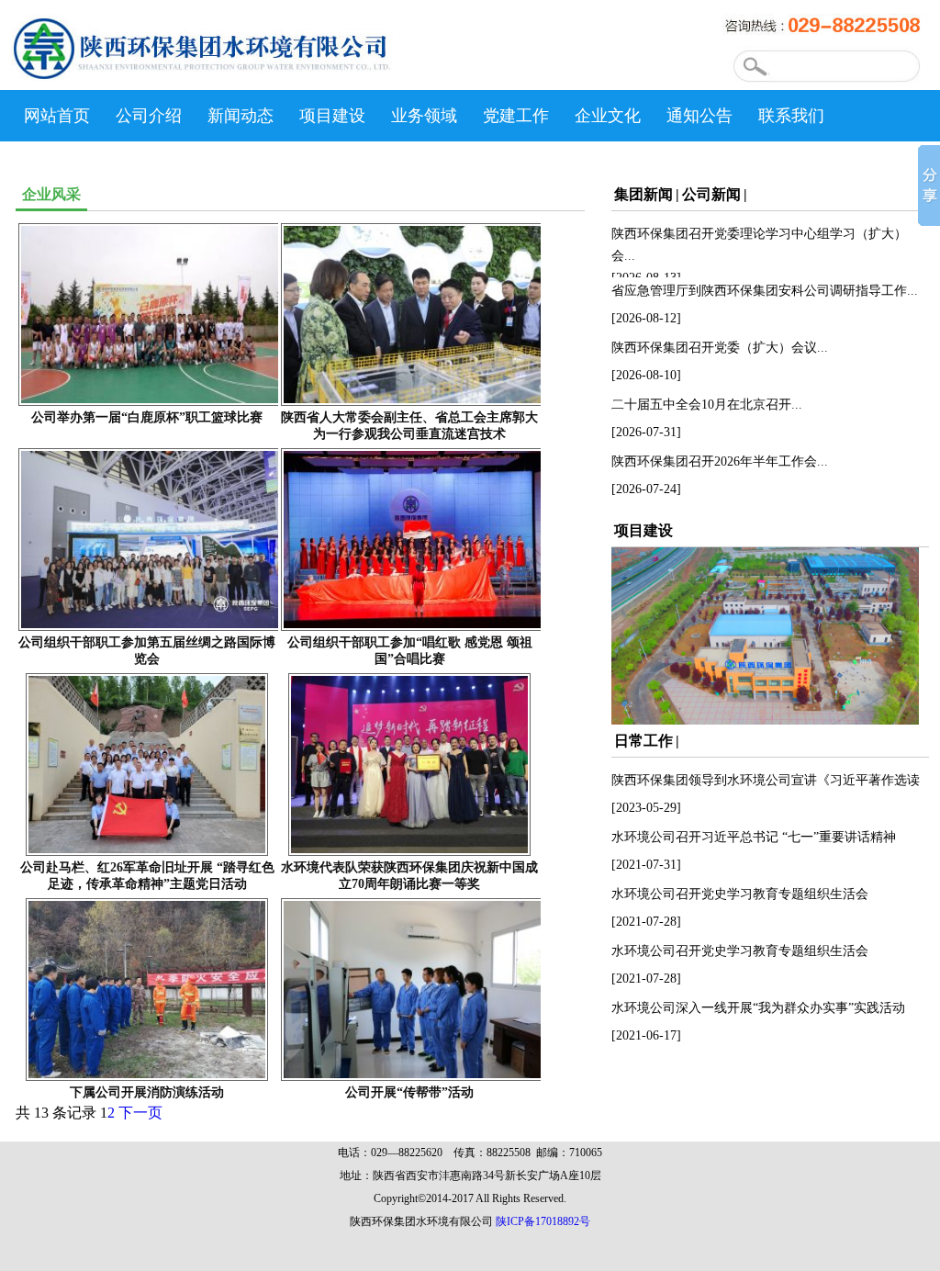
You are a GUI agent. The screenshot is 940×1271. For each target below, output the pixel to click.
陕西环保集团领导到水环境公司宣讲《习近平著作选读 (765, 780)
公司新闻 (711, 194)
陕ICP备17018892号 (543, 1221)
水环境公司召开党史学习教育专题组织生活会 (739, 894)
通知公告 (699, 116)
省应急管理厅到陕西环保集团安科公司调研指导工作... (764, 291)
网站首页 (57, 116)
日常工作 (643, 740)
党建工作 (516, 116)
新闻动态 (240, 116)
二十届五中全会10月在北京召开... (706, 404)
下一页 (140, 1112)
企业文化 (608, 116)
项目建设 (332, 116)
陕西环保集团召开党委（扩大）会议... (719, 347)
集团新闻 (643, 194)
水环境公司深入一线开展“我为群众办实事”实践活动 (758, 1008)
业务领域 (424, 116)
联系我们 (791, 116)
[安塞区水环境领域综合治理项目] (765, 719)
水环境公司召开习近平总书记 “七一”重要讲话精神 (753, 837)
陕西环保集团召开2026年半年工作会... (719, 461)
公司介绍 (149, 116)
